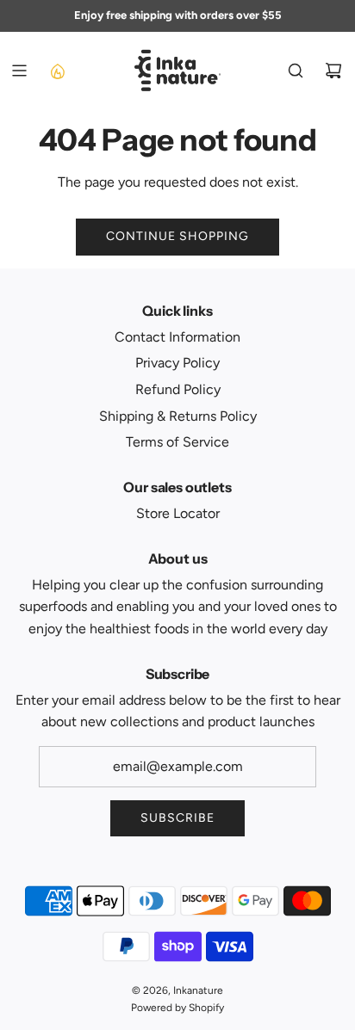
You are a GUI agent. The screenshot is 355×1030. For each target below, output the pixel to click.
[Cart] (333, 70)
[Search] (296, 70)
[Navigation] (19, 70)
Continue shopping (177, 236)
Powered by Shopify (177, 1008)
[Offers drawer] (57, 70)
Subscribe (177, 818)
